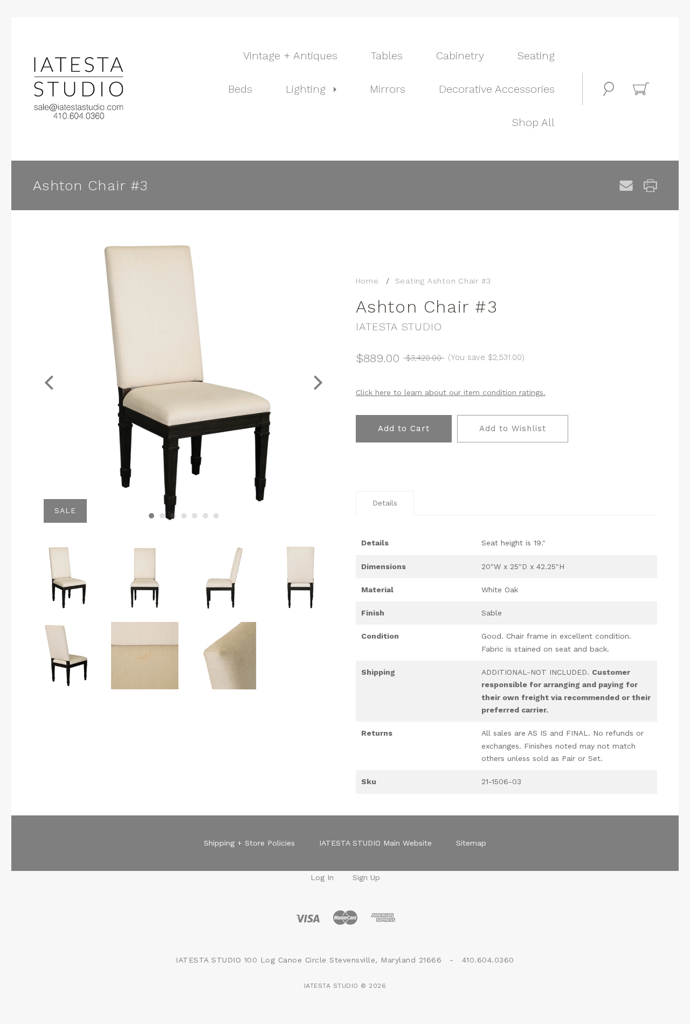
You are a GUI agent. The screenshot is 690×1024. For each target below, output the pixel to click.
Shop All (533, 122)
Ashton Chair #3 (459, 280)
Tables (387, 55)
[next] (317, 382)
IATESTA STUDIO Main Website (375, 843)
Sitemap (471, 843)
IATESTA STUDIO (399, 326)
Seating (536, 55)
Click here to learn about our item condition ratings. (451, 392)
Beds (240, 88)
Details (384, 503)
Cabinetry (460, 55)
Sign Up (366, 877)
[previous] (50, 382)
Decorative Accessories (497, 88)
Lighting (306, 88)
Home (367, 280)
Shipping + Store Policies (249, 843)
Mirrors (387, 88)
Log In (322, 877)
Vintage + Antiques (290, 55)
